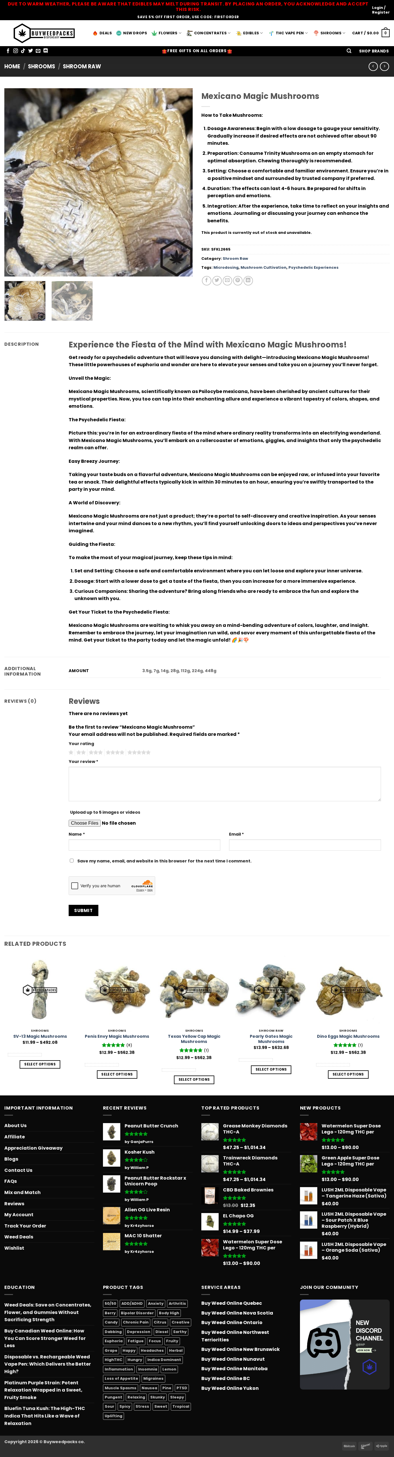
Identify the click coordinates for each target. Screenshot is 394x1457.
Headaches (152, 1350)
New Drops (135, 33)
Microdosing (226, 267)
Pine (166, 1387)
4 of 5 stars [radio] (114, 752)
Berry (110, 1313)
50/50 (110, 1303)
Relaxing (136, 1397)
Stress (142, 1406)
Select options (40, 1064)
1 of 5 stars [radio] (70, 752)
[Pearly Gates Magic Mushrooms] (271, 990)
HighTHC (113, 1359)
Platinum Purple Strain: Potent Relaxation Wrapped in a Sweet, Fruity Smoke (43, 1390)
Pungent (113, 1397)
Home (12, 66)
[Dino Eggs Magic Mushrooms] (348, 990)
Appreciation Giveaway (33, 1148)
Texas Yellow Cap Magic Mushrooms (194, 1039)
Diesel (161, 1331)
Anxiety (156, 1303)
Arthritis (177, 1303)
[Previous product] (384, 66)
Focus (155, 1340)
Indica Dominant (164, 1359)
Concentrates (210, 33)
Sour (109, 1406)
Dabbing (113, 1331)
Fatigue (136, 1340)
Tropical (180, 1406)
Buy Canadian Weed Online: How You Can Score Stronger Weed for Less (45, 1338)
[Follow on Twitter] (30, 51)
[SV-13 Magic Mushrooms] (40, 990)
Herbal (176, 1350)
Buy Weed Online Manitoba (234, 1368)
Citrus (160, 1322)
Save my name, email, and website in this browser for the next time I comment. (164, 861)
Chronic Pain (136, 1322)
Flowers (168, 33)
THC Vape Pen (290, 33)
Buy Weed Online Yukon (230, 1388)
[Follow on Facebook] (8, 51)
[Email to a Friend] (227, 280)
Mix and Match (22, 1192)
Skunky (157, 1397)
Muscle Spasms (120, 1387)
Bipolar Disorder (137, 1313)
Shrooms (331, 33)
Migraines (153, 1378)
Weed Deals (18, 1237)
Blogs (11, 1159)
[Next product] (373, 66)
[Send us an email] (38, 51)
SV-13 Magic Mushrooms (40, 1036)
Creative (181, 1322)
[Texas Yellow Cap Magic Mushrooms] (194, 990)
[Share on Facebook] (206, 280)
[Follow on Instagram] (15, 51)
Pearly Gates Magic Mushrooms (271, 1039)
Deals (106, 33)
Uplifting (113, 1415)
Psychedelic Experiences (313, 267)
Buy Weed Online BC (225, 1378)
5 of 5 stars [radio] (138, 752)
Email (236, 834)
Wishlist (14, 1248)
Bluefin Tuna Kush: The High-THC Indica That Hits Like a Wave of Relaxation (44, 1415)
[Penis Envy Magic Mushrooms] (117, 990)
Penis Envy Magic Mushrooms (117, 1036)
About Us (15, 1125)
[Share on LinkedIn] (248, 280)
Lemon (169, 1369)
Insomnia (147, 1369)
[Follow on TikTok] (23, 51)
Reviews (14, 1203)
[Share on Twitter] (217, 280)
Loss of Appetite (121, 1378)
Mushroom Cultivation (263, 267)
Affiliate (14, 1136)
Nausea (149, 1387)
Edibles (251, 33)
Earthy (180, 1331)
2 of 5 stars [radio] (80, 752)
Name (77, 834)
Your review (83, 761)
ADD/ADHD (132, 1303)
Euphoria (114, 1340)
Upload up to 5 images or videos (105, 812)
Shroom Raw (82, 66)
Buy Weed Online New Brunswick (240, 1349)
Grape (111, 1350)
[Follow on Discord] (45, 51)
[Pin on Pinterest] (238, 280)
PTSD (182, 1387)
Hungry (134, 1359)
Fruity (172, 1340)
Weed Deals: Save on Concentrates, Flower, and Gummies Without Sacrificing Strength (47, 1312)
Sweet (160, 1406)
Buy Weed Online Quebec (231, 1303)
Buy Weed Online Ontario (231, 1322)
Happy (129, 1350)
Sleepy (177, 1397)
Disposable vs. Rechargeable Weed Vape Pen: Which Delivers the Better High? (47, 1364)
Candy (111, 1322)
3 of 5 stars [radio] (95, 752)
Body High (169, 1313)
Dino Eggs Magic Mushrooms (348, 1036)
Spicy (124, 1406)
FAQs (10, 1181)
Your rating (81, 744)
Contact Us (18, 1170)
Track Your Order (25, 1226)
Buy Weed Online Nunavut (233, 1359)
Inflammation (119, 1369)
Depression (138, 1331)
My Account (18, 1214)
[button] (349, 51)
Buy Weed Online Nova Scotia (237, 1313)
